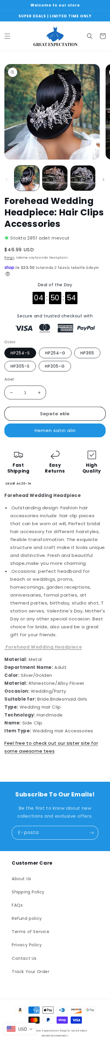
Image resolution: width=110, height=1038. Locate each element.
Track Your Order (31, 972)
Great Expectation (46, 1030)
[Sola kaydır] (6, 179)
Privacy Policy (27, 945)
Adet (9, 379)
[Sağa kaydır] (103, 179)
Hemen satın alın (55, 430)
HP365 (87, 353)
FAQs (17, 905)
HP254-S (20, 353)
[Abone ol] (91, 833)
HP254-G (55, 353)
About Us (21, 879)
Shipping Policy (28, 892)
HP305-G (55, 366)
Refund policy (27, 918)
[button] (7, 36)
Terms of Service (31, 932)
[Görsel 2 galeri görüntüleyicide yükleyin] (54, 177)
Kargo (9, 257)
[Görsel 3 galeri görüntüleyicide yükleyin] (82, 177)
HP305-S (20, 366)
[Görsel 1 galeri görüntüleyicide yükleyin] (26, 177)
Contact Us (24, 958)
